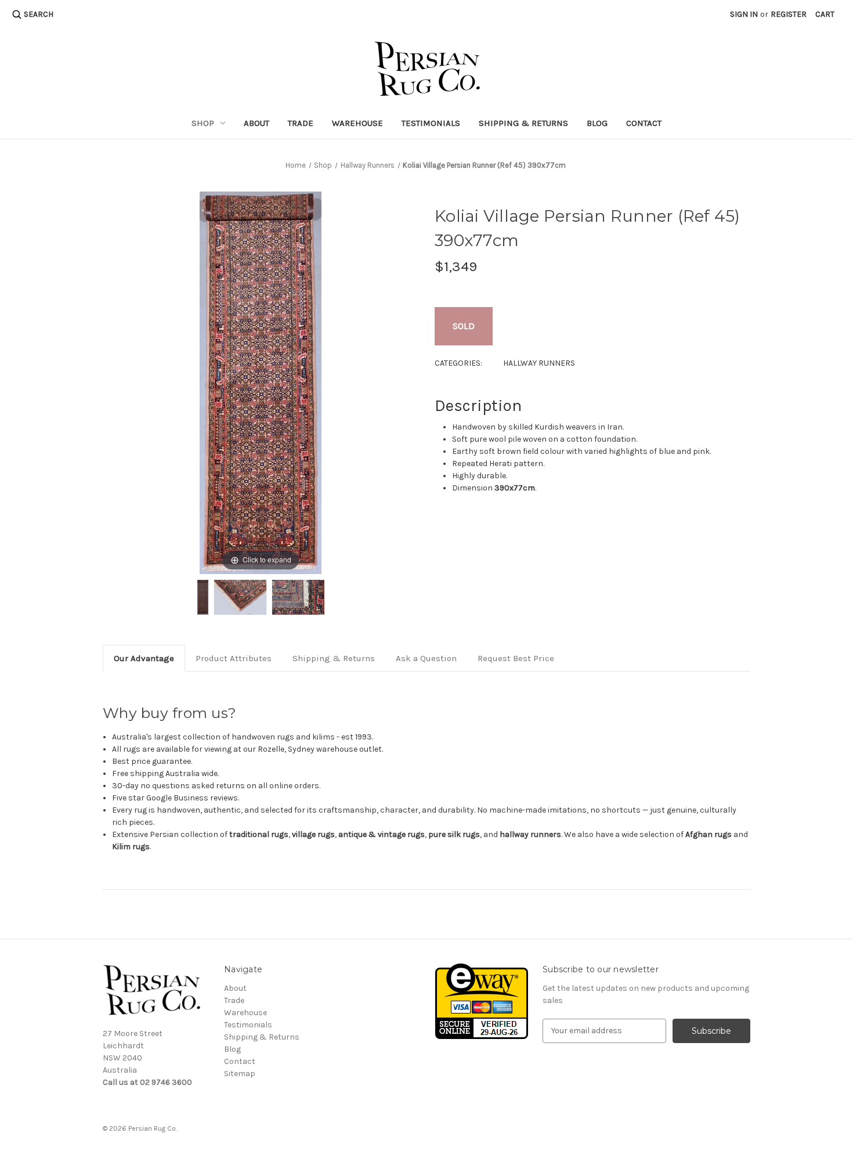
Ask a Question (426, 658)
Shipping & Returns (523, 123)
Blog (597, 123)
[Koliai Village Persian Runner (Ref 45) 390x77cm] (202, 597)
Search (38, 14)
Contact (644, 123)
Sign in (744, 14)
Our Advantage (144, 658)
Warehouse (357, 123)
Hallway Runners (539, 363)
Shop (202, 123)
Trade (300, 123)
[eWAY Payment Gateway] (481, 1000)
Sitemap (239, 1073)
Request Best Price (516, 658)
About (256, 123)
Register (789, 14)
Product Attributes (234, 658)
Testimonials (431, 123)
